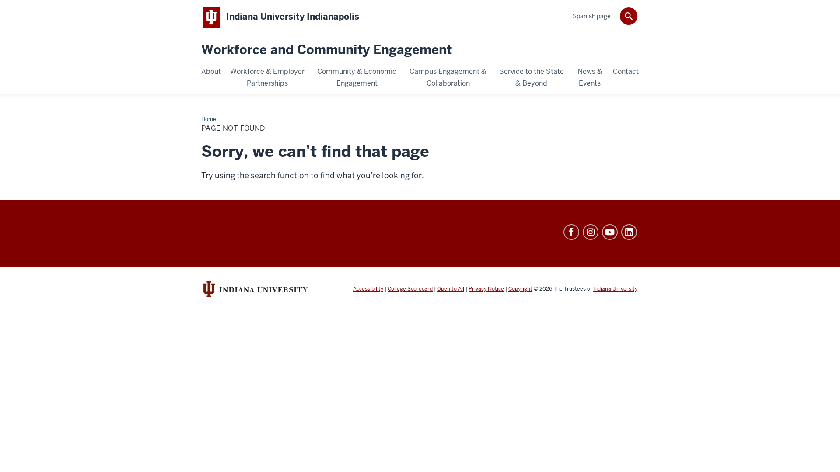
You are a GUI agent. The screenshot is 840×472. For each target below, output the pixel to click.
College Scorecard (410, 288)
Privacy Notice (486, 288)
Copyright (520, 288)
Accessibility (368, 288)
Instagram (590, 232)
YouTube (610, 232)
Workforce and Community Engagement (326, 50)
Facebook (571, 232)
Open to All (450, 288)
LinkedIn (629, 232)
